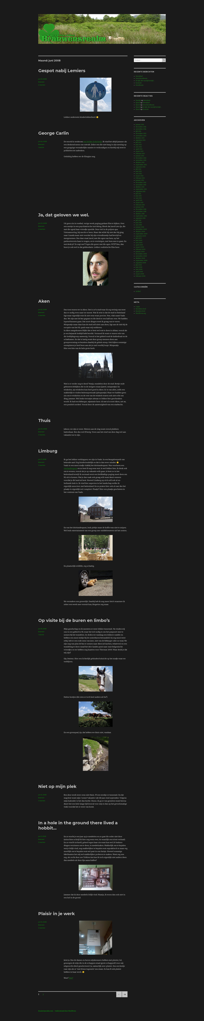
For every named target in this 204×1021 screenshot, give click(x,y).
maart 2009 (140, 247)
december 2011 (141, 182)
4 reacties (41, 85)
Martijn (138, 100)
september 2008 (141, 260)
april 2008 (139, 272)
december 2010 (141, 209)
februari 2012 (140, 178)
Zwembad (139, 76)
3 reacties (41, 229)
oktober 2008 (140, 258)
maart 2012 (139, 176)
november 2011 (141, 185)
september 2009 (141, 234)
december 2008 (141, 254)
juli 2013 (138, 142)
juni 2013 (139, 145)
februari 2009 (140, 249)
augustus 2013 (140, 140)
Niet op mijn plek (57, 786)
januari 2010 (140, 227)
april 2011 (139, 200)
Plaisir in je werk (56, 913)
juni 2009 (139, 240)
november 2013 (141, 136)
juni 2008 (139, 267)
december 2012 (141, 158)
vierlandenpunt (70, 468)
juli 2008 (139, 265)
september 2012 (141, 165)
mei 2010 (139, 225)
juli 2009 (139, 238)
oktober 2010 (140, 214)
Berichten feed (141, 309)
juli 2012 (138, 169)
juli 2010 (138, 220)
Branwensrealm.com (45, 1011)
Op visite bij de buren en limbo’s (74, 620)
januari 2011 (140, 207)
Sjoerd (138, 103)
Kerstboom (139, 85)
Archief (138, 291)
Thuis (44, 420)
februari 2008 (140, 276)
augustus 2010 (140, 218)
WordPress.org (141, 313)
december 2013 (141, 133)
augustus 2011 (140, 191)
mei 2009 (139, 243)
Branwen (41, 82)
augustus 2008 (141, 263)
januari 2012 (140, 180)
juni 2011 (139, 196)
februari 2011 (140, 205)
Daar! (71, 978)
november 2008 (141, 256)
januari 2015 (140, 125)
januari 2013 (140, 156)
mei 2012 (139, 174)
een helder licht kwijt (92, 142)
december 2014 (141, 127)
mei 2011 (139, 198)
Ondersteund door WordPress (65, 1011)
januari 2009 (140, 251)
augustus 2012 (140, 167)
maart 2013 (139, 151)
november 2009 (141, 229)
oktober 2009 (140, 231)
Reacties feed (140, 311)
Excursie (139, 83)
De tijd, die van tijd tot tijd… (145, 81)
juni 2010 (139, 223)
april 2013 (139, 149)
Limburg (47, 451)
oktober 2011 (140, 187)
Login (138, 307)
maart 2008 (140, 274)
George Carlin (53, 133)
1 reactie (41, 147)
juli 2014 (138, 131)
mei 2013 (139, 147)
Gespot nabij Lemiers (61, 70)
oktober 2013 (140, 138)
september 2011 (141, 189)
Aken (44, 301)
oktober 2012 (140, 162)
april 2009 (139, 245)
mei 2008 (139, 269)
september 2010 (141, 216)
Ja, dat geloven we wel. (63, 214)
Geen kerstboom (141, 78)
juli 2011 (138, 194)
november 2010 (141, 211)
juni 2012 (139, 171)
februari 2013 (140, 153)
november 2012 (141, 160)
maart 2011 (139, 202)
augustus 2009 (141, 236)
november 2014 (141, 129)
